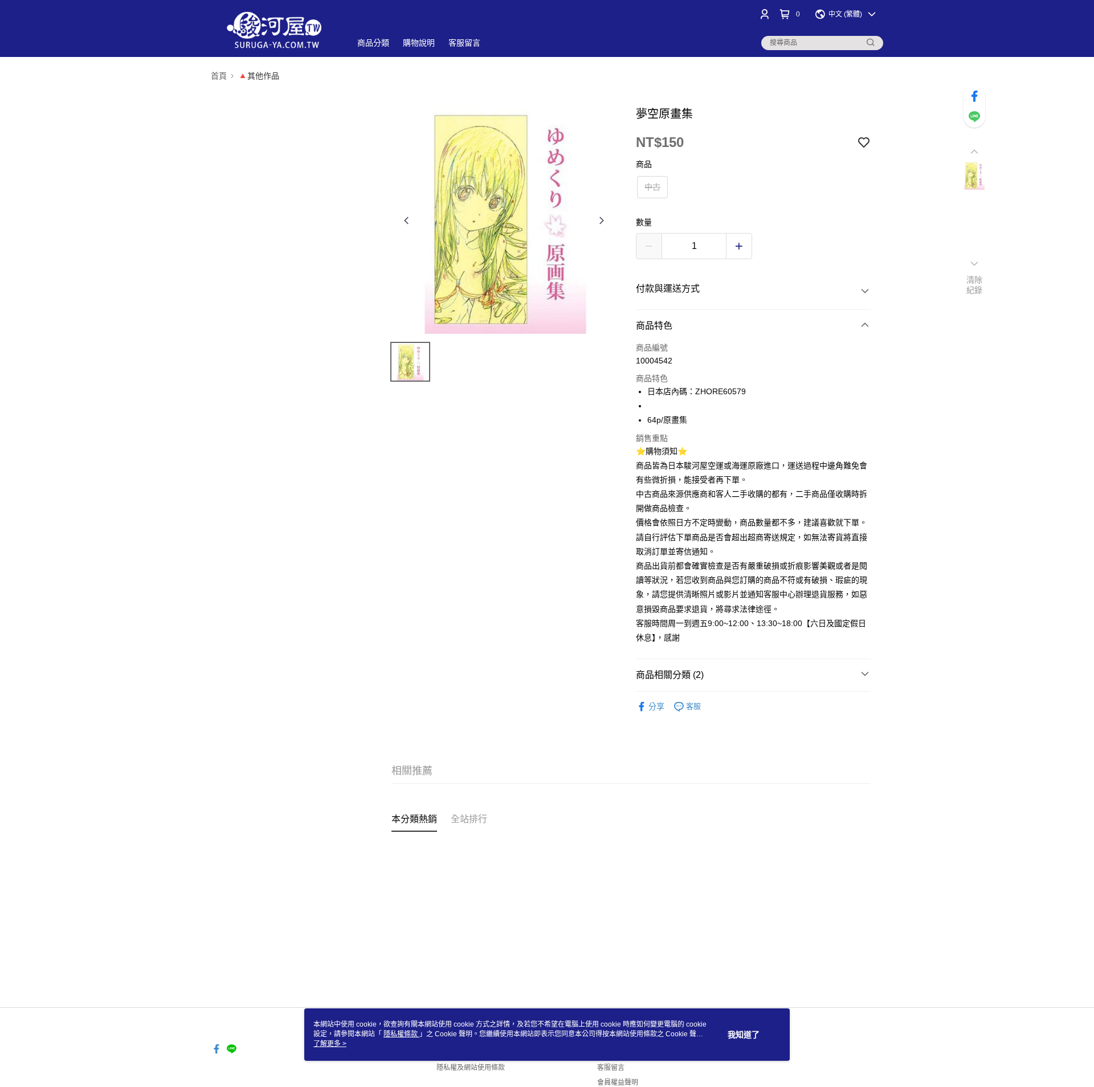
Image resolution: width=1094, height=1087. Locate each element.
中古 (652, 186)
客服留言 (610, 1068)
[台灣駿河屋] (274, 29)
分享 (656, 706)
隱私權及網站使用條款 (470, 1068)
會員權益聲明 (617, 1082)
